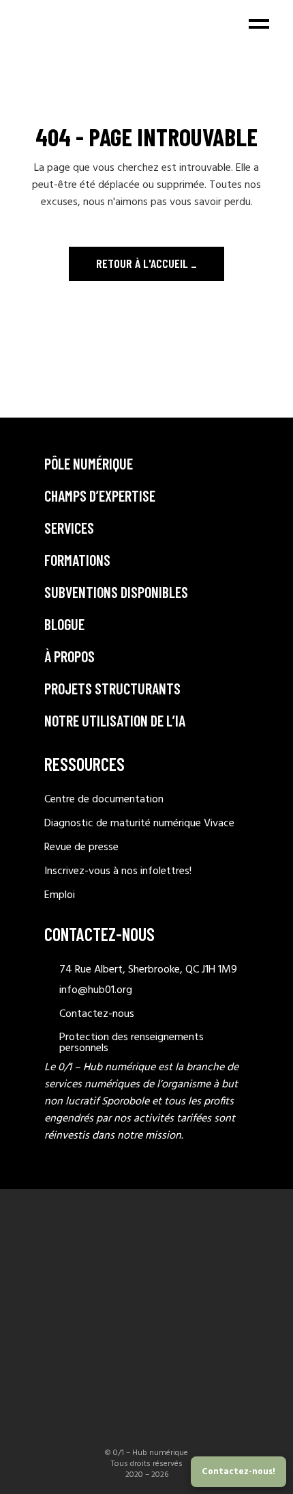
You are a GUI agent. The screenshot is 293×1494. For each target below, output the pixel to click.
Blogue (64, 624)
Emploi (59, 895)
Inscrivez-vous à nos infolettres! (117, 871)
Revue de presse (81, 847)
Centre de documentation (104, 800)
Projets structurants (112, 688)
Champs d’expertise (99, 495)
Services (69, 528)
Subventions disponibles (116, 592)
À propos (69, 656)
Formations (77, 560)
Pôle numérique (88, 463)
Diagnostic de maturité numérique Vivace (139, 823)
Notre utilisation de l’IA (114, 720)
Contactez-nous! (238, 1472)
